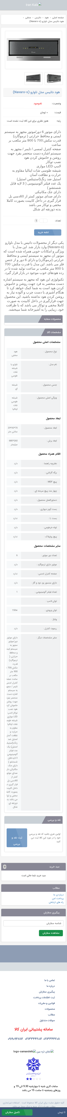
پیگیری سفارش (47, 992)
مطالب (52, 1015)
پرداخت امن (58, 898)
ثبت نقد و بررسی (17, 841)
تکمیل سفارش (13, 1112)
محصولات (50, 1009)
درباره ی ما (58, 895)
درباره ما (51, 986)
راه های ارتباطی (56, 902)
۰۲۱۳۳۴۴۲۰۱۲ (33, 1038)
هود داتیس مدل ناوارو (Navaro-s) (36, 92)
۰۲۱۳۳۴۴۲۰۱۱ (51, 1038)
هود (53, 288)
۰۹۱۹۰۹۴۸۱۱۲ (15, 1038)
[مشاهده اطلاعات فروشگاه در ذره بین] (45, 1051)
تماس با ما (50, 980)
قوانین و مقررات (47, 1003)
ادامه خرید (43, 232)
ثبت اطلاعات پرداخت (44, 997)
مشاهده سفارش (51, 933)
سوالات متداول (48, 1020)
